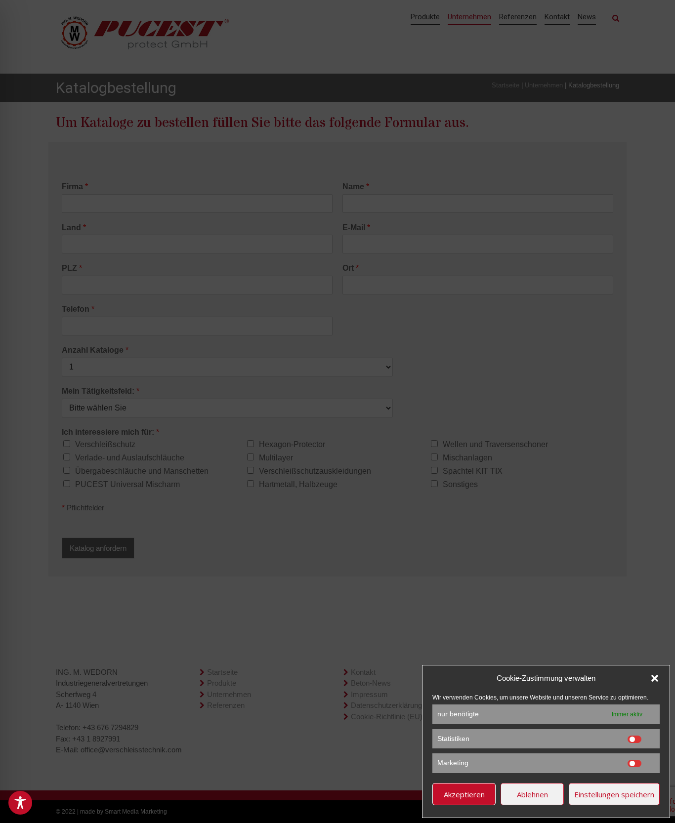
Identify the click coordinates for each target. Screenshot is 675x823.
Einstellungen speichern (614, 794)
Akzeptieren (464, 794)
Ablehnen (532, 794)
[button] (655, 678)
